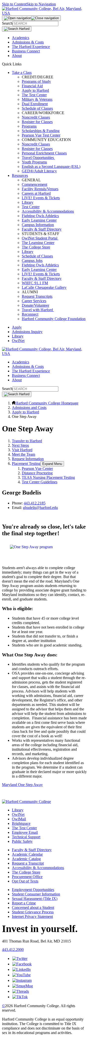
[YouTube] (21, 975)
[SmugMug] (22, 986)
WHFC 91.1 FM (35, 283)
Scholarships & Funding (41, 131)
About (17, 55)
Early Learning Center (39, 220)
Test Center (31, 207)
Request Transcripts (37, 296)
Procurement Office (27, 877)
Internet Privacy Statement (32, 916)
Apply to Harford (35, 90)
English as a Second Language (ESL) (51, 166)
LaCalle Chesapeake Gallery (44, 287)
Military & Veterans (37, 99)
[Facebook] (22, 964)
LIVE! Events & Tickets (41, 198)
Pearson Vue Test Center (41, 135)
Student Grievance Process (33, 912)
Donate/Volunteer (35, 305)
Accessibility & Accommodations (48, 211)
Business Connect (26, 51)
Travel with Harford (38, 310)
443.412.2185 (34, 503)
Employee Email (25, 832)
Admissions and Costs (29, 407)
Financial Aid (32, 86)
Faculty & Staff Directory (42, 229)
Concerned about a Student (33, 907)
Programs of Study (36, 81)
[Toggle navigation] (31, 18)
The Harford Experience (31, 47)
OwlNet (18, 341)
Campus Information (38, 225)
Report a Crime (24, 903)
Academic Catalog (26, 859)
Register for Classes (37, 122)
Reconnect (30, 314)
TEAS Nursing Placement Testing (48, 477)
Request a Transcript (28, 863)
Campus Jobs (32, 260)
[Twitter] (20, 958)
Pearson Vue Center (37, 468)
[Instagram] (22, 980)
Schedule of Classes (37, 108)
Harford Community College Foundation (54, 319)
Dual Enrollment (35, 104)
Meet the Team (23, 454)
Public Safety (22, 841)
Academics (20, 38)
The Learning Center (38, 243)
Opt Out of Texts (25, 881)
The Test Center (34, 95)
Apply (17, 327)
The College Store (36, 247)
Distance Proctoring (37, 473)
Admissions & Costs (28, 42)
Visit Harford (22, 450)
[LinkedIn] (21, 969)
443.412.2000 (13, 949)
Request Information (28, 459)
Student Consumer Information (36, 894)
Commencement (34, 184)
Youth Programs (34, 162)
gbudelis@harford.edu (40, 507)
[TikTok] (20, 997)
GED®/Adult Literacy (39, 171)
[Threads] (20, 991)
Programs (29, 126)
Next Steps (20, 445)
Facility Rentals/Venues (40, 189)
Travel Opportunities (38, 157)
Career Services (34, 301)
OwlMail (19, 819)
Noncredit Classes (36, 117)
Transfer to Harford (27, 441)
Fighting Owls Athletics (40, 216)
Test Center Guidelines (39, 482)
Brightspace (21, 823)
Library (27, 202)
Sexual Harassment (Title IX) (34, 898)
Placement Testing (26, 463)
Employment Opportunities (33, 890)
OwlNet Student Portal (40, 238)
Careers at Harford (36, 193)
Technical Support (26, 837)
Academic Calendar (27, 854)
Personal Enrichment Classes (44, 153)
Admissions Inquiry (27, 332)
